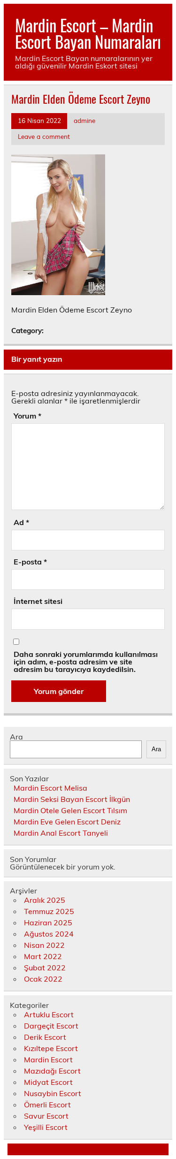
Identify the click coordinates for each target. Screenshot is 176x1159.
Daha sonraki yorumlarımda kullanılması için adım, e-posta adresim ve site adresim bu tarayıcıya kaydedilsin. (86, 661)
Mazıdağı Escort (52, 1070)
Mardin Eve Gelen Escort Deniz (67, 821)
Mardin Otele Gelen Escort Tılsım (70, 810)
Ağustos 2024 (49, 933)
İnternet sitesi (38, 601)
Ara (16, 736)
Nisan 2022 (44, 945)
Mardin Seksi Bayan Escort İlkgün (72, 799)
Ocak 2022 (43, 979)
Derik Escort (45, 1037)
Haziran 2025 (48, 922)
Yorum (27, 415)
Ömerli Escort (47, 1104)
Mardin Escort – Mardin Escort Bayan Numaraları (88, 33)
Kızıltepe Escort (51, 1048)
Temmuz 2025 (49, 911)
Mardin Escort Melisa (50, 788)
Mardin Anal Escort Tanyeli (61, 833)
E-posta (30, 561)
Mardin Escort (48, 1059)
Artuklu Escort (49, 1014)
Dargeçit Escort (51, 1025)
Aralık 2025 (44, 900)
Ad (21, 522)
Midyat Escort (48, 1082)
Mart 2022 (43, 956)
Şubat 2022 (45, 967)
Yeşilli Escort (46, 1127)
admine (84, 120)
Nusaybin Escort (52, 1093)
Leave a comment (44, 136)
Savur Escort (46, 1116)
